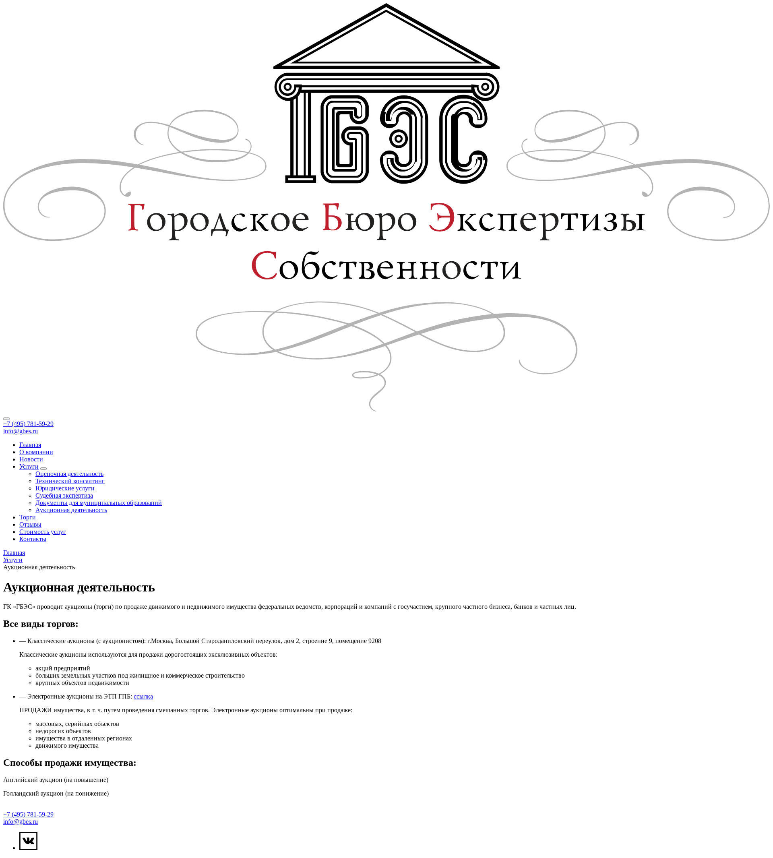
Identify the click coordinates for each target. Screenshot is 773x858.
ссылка (143, 696)
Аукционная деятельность (71, 510)
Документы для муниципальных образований (98, 502)
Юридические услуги (65, 488)
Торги (27, 517)
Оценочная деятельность (69, 473)
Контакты (32, 538)
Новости (31, 459)
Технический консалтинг (70, 481)
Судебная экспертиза (64, 495)
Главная (30, 444)
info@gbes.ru (20, 431)
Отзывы (30, 524)
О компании (36, 452)
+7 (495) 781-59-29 (28, 423)
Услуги (29, 466)
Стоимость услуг (42, 531)
